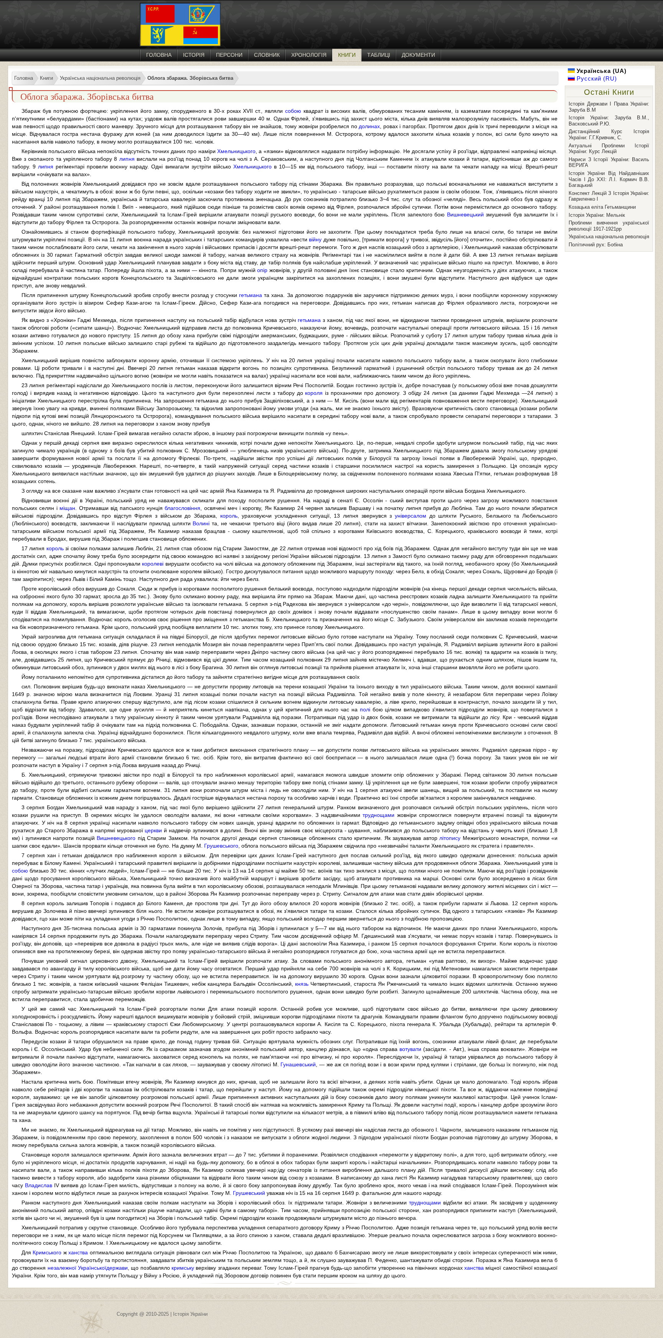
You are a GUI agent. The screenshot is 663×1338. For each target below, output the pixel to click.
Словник (267, 55)
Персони (229, 55)
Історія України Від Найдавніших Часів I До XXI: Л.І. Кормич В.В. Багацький (609, 179)
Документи (418, 55)
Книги (347, 55)
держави (117, 1268)
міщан (67, 508)
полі (365, 709)
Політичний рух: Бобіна (596, 244)
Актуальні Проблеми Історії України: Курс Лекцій (609, 149)
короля (314, 393)
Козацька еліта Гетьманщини (602, 207)
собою (293, 111)
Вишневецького (116, 838)
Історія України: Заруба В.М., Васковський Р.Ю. (609, 121)
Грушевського (221, 846)
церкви (153, 830)
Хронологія (309, 55)
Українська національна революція (609, 236)
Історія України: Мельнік (597, 215)
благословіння (182, 508)
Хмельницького (236, 151)
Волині (201, 523)
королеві (152, 564)
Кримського (47, 1252)
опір (262, 270)
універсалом (410, 516)
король (228, 516)
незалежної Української (77, 1268)
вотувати (410, 1049)
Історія (194, 55)
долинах (369, 126)
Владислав (38, 1185)
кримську (183, 1268)
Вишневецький (465, 214)
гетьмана (250, 295)
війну (315, 239)
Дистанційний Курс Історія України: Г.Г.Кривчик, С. (609, 134)
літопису (449, 838)
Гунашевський (298, 1064)
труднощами (378, 815)
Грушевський (249, 1193)
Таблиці (378, 55)
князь (301, 984)
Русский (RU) (596, 78)
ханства (78, 1252)
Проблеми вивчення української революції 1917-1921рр (609, 226)
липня (127, 159)
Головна (159, 55)
